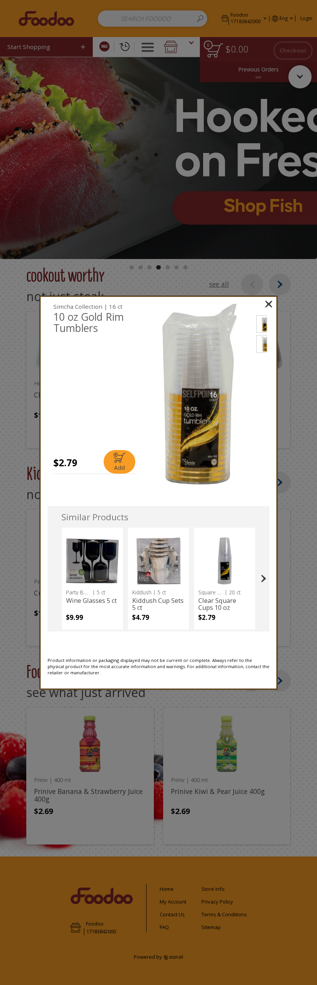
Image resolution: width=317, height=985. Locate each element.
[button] (199, 394)
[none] (92, 579)
